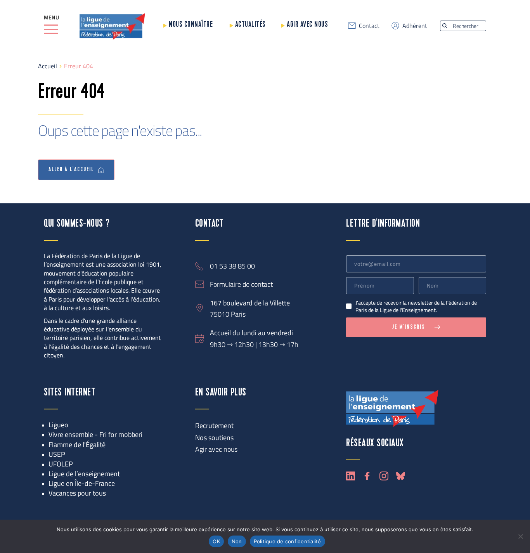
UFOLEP (60, 464)
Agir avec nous (307, 25)
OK (216, 541)
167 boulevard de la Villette (250, 303)
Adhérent (414, 25)
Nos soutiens (214, 437)
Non (237, 541)
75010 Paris (228, 314)
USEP (56, 454)
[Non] (520, 536)
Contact (369, 25)
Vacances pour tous (77, 493)
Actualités (250, 25)
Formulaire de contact (241, 284)
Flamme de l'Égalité (77, 444)
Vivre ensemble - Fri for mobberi (95, 434)
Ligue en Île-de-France (81, 483)
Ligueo (58, 425)
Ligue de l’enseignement (84, 473)
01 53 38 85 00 (232, 266)
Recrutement (214, 425)
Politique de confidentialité (287, 541)
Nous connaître (191, 25)
